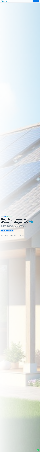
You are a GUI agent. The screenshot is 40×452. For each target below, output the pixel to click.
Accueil (17, 1)
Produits (21, 1)
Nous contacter (36, 1)
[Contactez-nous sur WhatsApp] (38, 450)
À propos (24, 1)
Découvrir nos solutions (6, 230)
